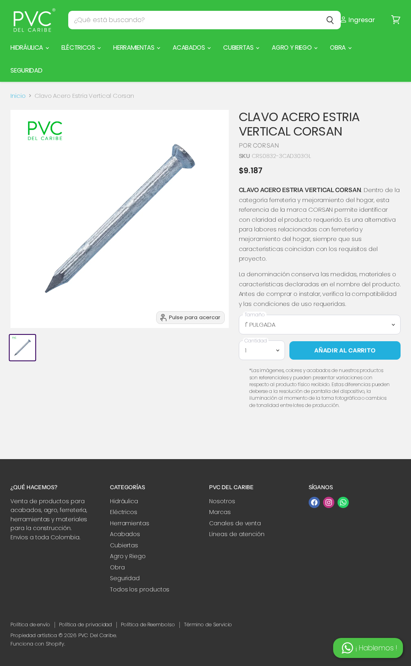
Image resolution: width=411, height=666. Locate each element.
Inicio (18, 95)
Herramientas (134, 47)
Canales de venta (235, 523)
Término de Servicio (208, 624)
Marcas (220, 512)
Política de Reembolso (148, 624)
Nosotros (222, 501)
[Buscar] (330, 20)
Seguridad (26, 70)
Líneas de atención (237, 534)
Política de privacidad (85, 624)
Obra (338, 47)
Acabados (189, 47)
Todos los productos (140, 589)
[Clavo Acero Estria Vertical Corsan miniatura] (22, 347)
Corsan (266, 145)
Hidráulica (27, 47)
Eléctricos (79, 47)
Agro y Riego (292, 47)
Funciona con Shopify (37, 644)
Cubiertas (239, 47)
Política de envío (30, 624)
